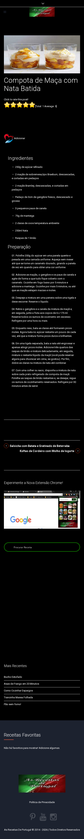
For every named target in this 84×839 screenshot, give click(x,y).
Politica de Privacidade (42, 802)
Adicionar (19, 138)
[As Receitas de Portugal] (42, 12)
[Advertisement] (42, 115)
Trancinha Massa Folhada (18, 697)
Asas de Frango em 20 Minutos (21, 683)
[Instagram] (53, 817)
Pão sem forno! (12, 704)
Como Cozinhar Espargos (18, 690)
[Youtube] (43, 817)
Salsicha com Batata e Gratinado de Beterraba (40, 446)
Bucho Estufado (13, 676)
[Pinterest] (33, 817)
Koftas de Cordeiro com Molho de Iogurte (47, 451)
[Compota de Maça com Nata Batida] (42, 54)
